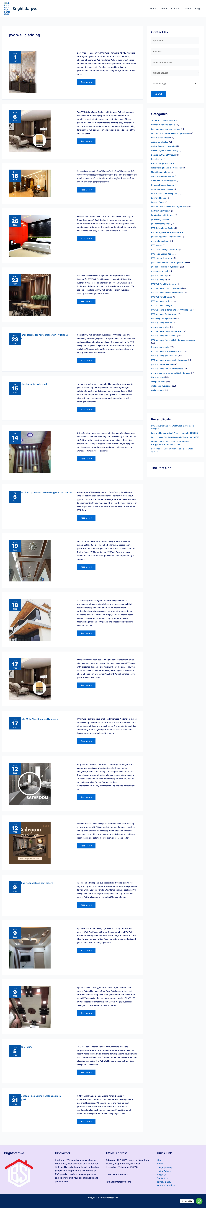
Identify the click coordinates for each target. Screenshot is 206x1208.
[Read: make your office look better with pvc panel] (30, 678)
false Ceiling (156, 159)
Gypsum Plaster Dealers (162, 189)
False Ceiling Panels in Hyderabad (166, 168)
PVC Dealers (156, 245)
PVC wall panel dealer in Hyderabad (167, 292)
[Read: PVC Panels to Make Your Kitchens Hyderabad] (33, 719)
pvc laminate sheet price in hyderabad (168, 262)
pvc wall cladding (159, 275)
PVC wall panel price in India (164, 335)
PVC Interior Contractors (162, 258)
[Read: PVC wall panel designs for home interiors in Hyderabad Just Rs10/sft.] (41, 336)
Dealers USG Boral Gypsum (163, 155)
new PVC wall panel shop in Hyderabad (169, 206)
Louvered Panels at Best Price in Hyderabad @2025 (174, 433)
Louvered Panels (158, 198)
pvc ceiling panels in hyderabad (165, 236)
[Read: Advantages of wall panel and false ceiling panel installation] (40, 492)
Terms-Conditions (166, 1185)
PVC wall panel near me (161, 323)
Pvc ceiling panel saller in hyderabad (167, 232)
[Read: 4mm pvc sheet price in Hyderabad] (28, 384)
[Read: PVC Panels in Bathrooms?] (30, 783)
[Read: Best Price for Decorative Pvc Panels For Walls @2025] (22, 72)
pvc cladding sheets (160, 241)
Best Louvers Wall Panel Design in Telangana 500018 (175, 437)
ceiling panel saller (159, 142)
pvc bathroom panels (160, 224)
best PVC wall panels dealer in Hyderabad (170, 133)
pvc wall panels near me (162, 364)
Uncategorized (158, 377)
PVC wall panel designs (161, 301)
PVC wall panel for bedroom (163, 314)
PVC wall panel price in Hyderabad (166, 331)
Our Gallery (165, 1171)
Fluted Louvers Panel (160, 172)
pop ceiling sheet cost (161, 219)
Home (160, 1163)
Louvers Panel (157, 202)
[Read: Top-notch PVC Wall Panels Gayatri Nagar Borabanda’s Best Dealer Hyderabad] (30, 235)
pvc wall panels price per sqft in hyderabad (170, 373)
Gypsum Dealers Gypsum (162, 185)
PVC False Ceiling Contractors (165, 249)
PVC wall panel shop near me (164, 356)
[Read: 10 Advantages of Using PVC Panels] (30, 619)
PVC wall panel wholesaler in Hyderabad (169, 360)
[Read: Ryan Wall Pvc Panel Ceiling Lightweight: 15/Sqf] (30, 947)
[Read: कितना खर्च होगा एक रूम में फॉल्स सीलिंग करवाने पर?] (30, 183)
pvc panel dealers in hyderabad (165, 267)
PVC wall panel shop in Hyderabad (166, 351)
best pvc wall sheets (160, 137)
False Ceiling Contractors (162, 163)
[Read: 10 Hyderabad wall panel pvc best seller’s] (31, 883)
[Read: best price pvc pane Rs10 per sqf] (30, 560)
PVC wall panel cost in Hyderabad (166, 288)
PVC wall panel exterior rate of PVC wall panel (171, 310)
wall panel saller (158, 381)
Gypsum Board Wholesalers (163, 180)
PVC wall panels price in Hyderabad (167, 368)
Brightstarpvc (24, 8)
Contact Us (162, 1178)
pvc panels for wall (159, 271)
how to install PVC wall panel (164, 193)
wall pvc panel (157, 390)
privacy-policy (164, 1182)
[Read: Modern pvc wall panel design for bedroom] (30, 842)
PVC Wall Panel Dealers (161, 297)
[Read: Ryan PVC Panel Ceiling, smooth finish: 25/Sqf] (30, 1006)
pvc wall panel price (160, 327)
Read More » (86, 81)
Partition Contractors (161, 211)
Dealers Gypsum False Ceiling (164, 150)
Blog (159, 1160)
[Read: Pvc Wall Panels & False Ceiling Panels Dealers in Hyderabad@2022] (41, 1097)
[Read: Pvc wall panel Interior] (21, 1047)
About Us (162, 1174)
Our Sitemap (165, 1167)
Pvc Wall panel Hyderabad (163, 318)
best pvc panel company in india (165, 129)
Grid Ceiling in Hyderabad (162, 176)
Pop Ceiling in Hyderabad (162, 215)
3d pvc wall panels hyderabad (164, 120)
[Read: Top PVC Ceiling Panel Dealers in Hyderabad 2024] (30, 131)
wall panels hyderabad (161, 386)
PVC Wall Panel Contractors (163, 284)
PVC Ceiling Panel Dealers (163, 228)
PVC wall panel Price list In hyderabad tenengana (173, 340)
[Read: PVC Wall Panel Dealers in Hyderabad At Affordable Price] (30, 294)
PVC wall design (158, 279)
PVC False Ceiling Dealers (162, 254)
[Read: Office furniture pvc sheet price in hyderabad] (30, 452)
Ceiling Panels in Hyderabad (164, 146)
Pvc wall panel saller (160, 347)
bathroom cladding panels (163, 125)
